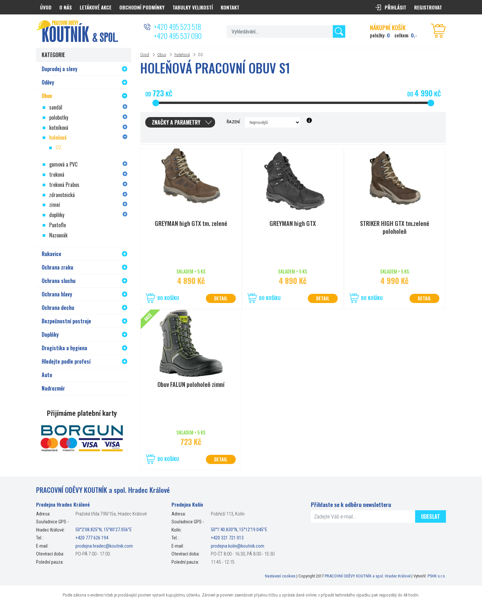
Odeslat (430, 516)
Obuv (161, 54)
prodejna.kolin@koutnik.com (237, 546)
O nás (65, 7)
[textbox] (286, 31)
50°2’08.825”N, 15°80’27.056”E (103, 530)
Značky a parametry (176, 122)
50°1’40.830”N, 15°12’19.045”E (239, 530)
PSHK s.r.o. (437, 576)
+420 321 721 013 (227, 538)
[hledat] (339, 31)
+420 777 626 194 (91, 538)
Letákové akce (95, 7)
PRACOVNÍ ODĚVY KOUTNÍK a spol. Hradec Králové (368, 576)
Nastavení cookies (280, 576)
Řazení (233, 121)
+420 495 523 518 (177, 26)
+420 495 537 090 (178, 35)
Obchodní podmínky (142, 7)
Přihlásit (395, 7)
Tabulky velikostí (192, 7)
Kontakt (230, 7)
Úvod (144, 54)
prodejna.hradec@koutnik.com (104, 546)
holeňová (182, 54)
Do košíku (168, 297)
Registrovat (428, 7)
